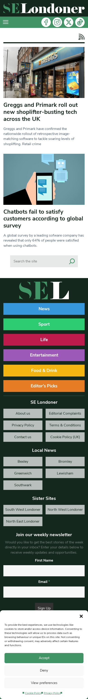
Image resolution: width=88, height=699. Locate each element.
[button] (81, 616)
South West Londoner (22, 509)
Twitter (68, 22)
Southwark (23, 485)
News (44, 309)
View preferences (44, 683)
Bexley (23, 461)
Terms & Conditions (65, 425)
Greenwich (23, 473)
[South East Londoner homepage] (44, 8)
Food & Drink (44, 371)
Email (44, 582)
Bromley (65, 461)
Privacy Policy (52, 693)
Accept (44, 658)
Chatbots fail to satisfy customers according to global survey (43, 219)
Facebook (46, 22)
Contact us (22, 437)
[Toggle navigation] (5, 22)
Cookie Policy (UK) (65, 437)
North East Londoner (22, 521)
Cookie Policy (33, 693)
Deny (44, 670)
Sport (44, 324)
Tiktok (80, 22)
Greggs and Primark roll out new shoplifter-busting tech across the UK (40, 112)
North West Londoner (65, 509)
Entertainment (44, 355)
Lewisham (65, 473)
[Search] (72, 261)
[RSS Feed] (80, 37)
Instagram (57, 22)
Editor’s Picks (44, 386)
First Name (44, 560)
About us (23, 413)
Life (44, 340)
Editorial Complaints (65, 413)
